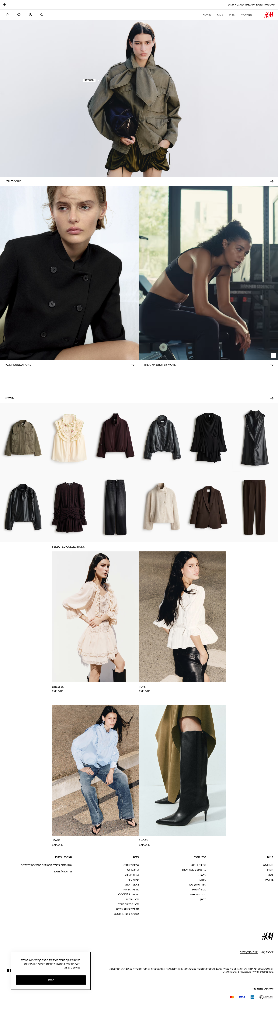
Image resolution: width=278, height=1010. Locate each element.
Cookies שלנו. (72, 967)
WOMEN (246, 15)
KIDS (220, 15)
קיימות (202, 875)
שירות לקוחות (131, 865)
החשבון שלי (132, 870)
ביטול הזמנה (132, 885)
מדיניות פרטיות (130, 890)
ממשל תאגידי (198, 890)
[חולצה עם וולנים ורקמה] (69, 438)
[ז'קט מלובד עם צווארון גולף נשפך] (162, 507)
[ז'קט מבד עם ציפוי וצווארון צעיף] (23, 507)
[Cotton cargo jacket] (23, 438)
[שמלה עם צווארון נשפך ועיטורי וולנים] (208, 438)
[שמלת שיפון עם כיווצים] (69, 507)
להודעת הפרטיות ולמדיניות (39, 963)
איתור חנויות (132, 875)
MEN (232, 15)
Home (207, 15)
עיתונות (202, 880)
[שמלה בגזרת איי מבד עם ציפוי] (255, 438)
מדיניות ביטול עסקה (127, 909)
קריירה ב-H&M (197, 865)
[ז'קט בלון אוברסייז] (116, 438)
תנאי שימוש (132, 899)
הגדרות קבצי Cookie (126, 914)
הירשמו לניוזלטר (63, 872)
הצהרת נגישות (198, 894)
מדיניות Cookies (128, 894)
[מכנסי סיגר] (255, 507)
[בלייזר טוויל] (208, 507)
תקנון (203, 899)
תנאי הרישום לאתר (128, 904)
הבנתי (50, 980)
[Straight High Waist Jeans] (116, 507)
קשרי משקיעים (197, 885)
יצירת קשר (133, 880)
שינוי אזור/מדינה (249, 952)
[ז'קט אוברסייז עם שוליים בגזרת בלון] (162, 438)
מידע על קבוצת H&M (194, 870)
